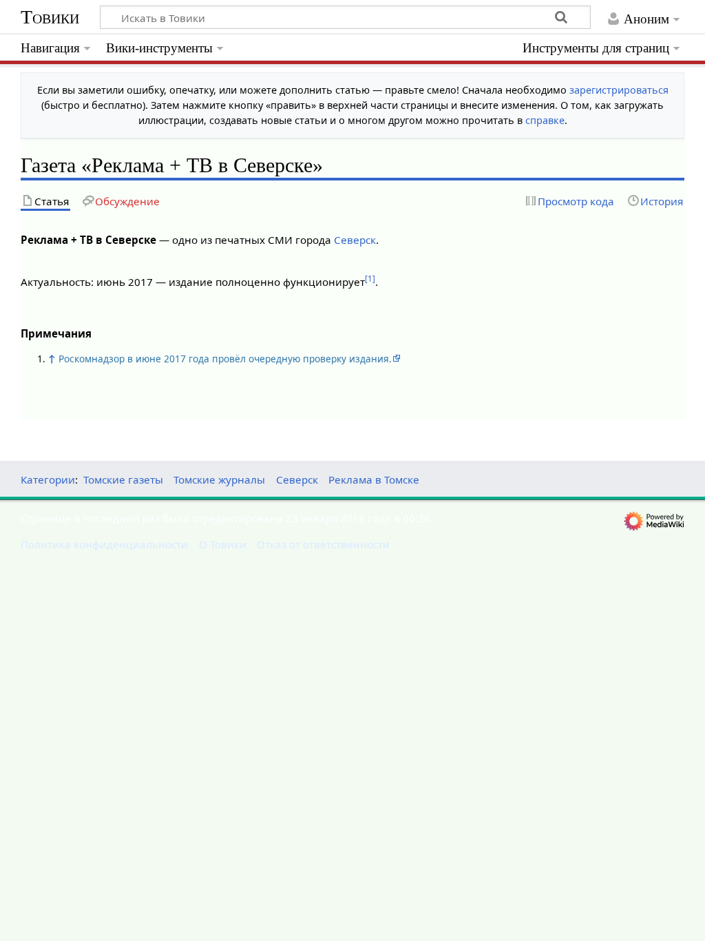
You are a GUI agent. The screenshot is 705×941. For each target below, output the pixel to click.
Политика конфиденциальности (104, 544)
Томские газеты (123, 479)
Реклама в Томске (373, 479)
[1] (370, 278)
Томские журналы (219, 479)
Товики (50, 17)
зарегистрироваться (619, 89)
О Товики (222, 544)
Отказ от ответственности (323, 544)
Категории (48, 479)
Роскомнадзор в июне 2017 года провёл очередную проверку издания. (225, 358)
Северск (355, 240)
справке (545, 120)
